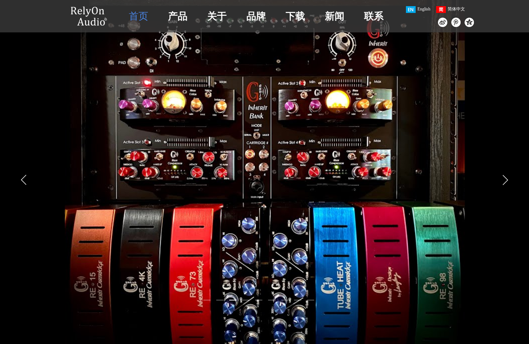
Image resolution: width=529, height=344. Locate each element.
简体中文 (456, 9)
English (423, 9)
